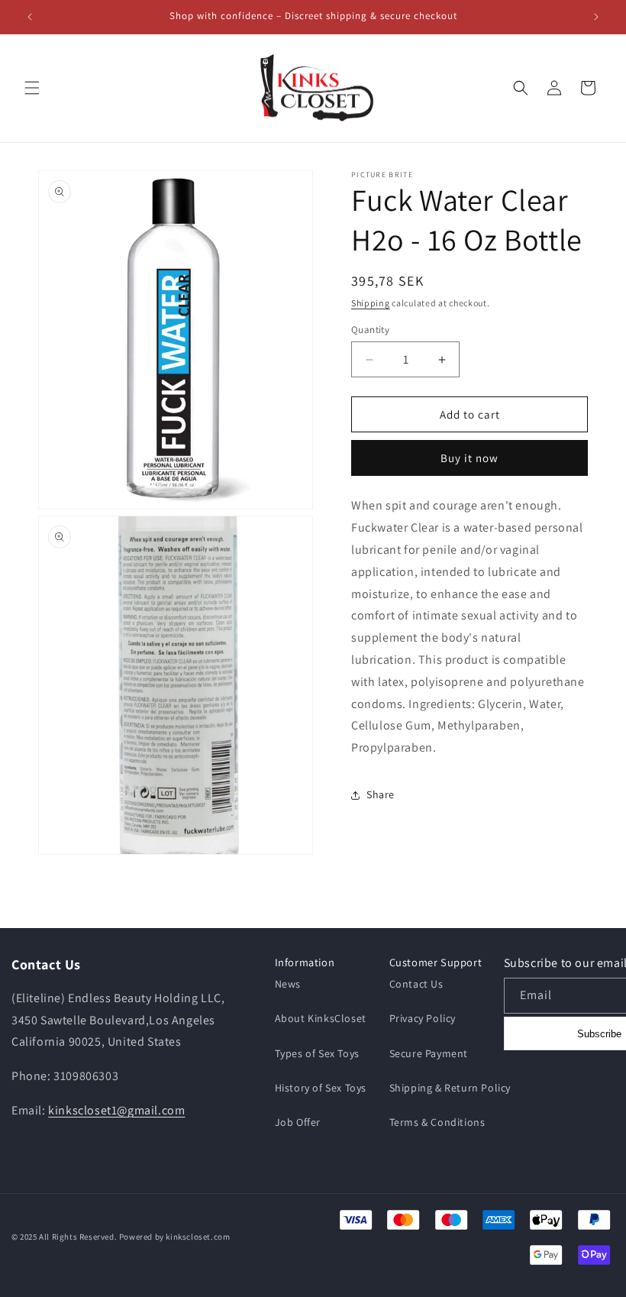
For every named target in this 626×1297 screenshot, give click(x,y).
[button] (32, 88)
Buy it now (469, 458)
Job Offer (298, 1122)
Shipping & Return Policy (450, 1088)
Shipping (370, 303)
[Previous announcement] (30, 17)
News (288, 984)
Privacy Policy (422, 1018)
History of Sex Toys (320, 1088)
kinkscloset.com (198, 1236)
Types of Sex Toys (317, 1053)
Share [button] (380, 794)
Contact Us (416, 984)
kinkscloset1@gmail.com (116, 1110)
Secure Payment (428, 1053)
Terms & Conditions (437, 1122)
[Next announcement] (596, 17)
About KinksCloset (320, 1018)
